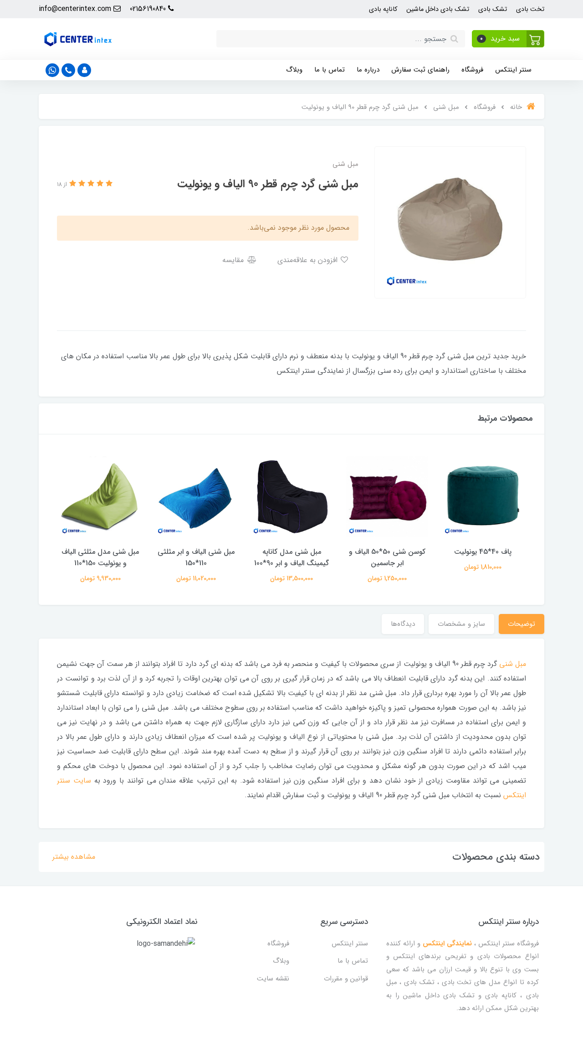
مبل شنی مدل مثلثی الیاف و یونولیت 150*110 (100, 557)
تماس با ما (329, 69)
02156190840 (149, 9)
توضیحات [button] (521, 624)
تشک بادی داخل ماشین (437, 9)
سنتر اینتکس (513, 69)
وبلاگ (294, 69)
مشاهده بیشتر (73, 856)
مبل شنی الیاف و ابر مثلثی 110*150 (196, 557)
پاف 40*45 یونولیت (482, 551)
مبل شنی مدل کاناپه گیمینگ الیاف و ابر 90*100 (291, 557)
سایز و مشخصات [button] (461, 624)
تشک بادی (492, 9)
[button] (508, 38)
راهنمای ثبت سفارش (420, 69)
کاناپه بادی (383, 9)
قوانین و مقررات (346, 978)
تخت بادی (530, 9)
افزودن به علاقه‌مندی (308, 260)
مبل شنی (512, 664)
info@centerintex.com (76, 9)
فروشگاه (472, 69)
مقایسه (234, 260)
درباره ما (368, 69)
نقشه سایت (273, 978)
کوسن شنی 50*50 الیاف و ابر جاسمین (387, 557)
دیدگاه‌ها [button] (403, 624)
